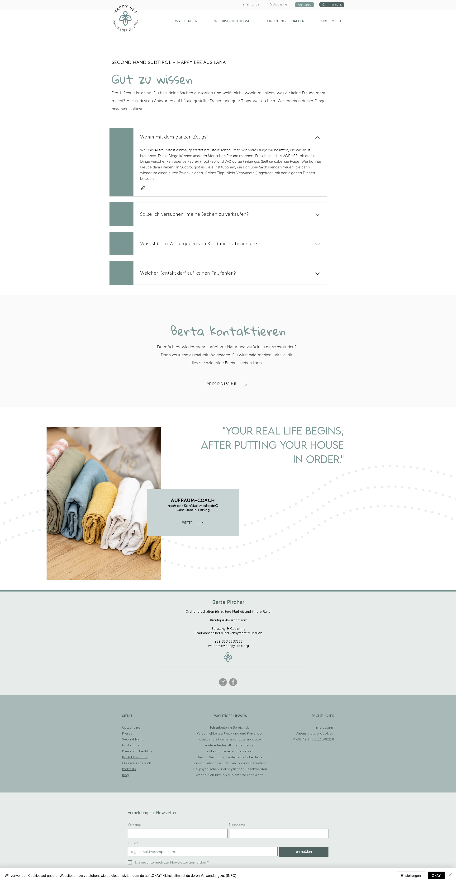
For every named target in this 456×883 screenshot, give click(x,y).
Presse (127, 733)
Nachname (237, 825)
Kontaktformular (134, 757)
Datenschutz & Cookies (315, 733)
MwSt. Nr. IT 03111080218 (313, 739)
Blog (125, 775)
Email (133, 843)
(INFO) (231, 875)
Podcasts (129, 769)
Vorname (134, 825)
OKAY (436, 875)
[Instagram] (223, 682)
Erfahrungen (131, 745)
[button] (281, 21)
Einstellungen (411, 875)
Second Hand (132, 739)
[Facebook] (233, 682)
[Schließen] (450, 875)
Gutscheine (131, 727)
